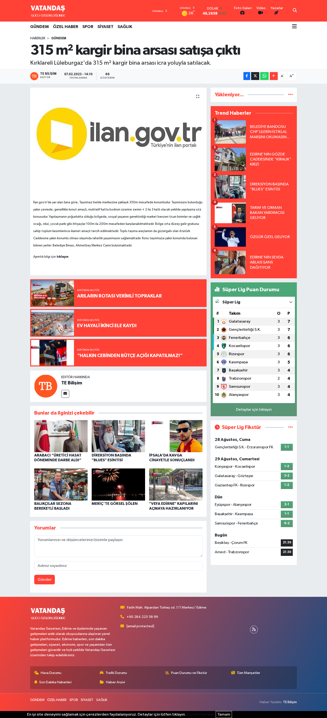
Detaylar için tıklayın (254, 410)
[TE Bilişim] (45, 386)
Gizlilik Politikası (200, 714)
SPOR (87, 27)
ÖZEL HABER (65, 27)
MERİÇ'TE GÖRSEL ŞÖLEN (115, 504)
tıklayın (62, 256)
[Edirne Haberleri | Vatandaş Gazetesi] (48, 11)
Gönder (45, 580)
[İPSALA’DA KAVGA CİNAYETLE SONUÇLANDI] (176, 436)
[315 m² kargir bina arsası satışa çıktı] (118, 139)
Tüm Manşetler (248, 673)
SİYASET (105, 27)
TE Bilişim (71, 383)
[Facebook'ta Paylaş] (246, 76)
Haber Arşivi (115, 682)
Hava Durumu (51, 673)
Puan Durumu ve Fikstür (189, 673)
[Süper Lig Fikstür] (290, 427)
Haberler (37, 38)
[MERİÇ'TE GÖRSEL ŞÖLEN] (118, 484)
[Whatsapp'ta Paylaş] (264, 76)
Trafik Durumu (116, 673)
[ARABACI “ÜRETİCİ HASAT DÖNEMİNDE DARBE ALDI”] (61, 436)
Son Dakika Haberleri (55, 682)
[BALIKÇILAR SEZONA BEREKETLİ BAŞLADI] (61, 484)
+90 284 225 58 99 (142, 617)
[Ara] (295, 11)
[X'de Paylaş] (255, 76)
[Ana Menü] (294, 27)
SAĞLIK (125, 27)
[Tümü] (290, 95)
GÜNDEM (39, 27)
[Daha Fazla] (274, 76)
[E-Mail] (65, 394)
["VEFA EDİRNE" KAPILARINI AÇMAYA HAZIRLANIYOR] (176, 484)
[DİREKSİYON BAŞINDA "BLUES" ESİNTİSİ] (118, 436)
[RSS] (254, 629)
